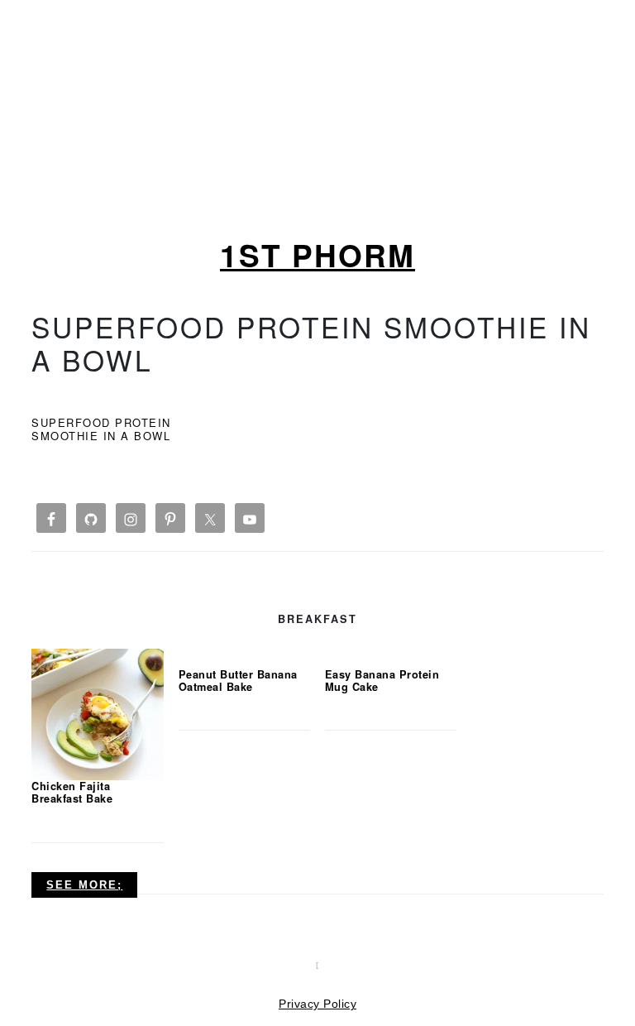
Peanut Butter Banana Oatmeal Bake (238, 680)
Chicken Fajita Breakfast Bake (71, 792)
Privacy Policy (317, 1003)
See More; (84, 885)
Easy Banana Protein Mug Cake (382, 680)
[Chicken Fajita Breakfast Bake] (97, 713)
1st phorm (317, 254)
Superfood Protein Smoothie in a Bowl (101, 429)
